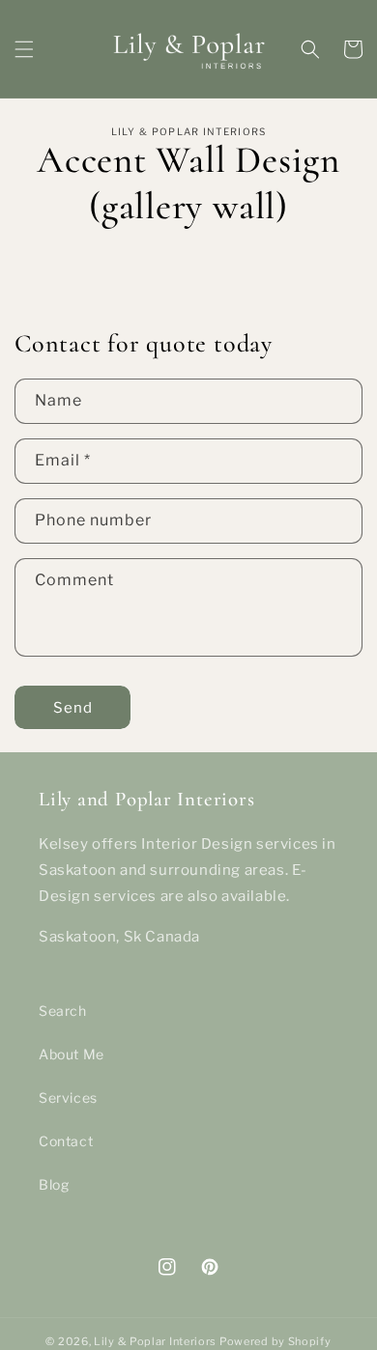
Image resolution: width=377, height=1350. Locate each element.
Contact (66, 1141)
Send (73, 708)
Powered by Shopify (275, 1341)
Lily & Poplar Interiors (156, 1341)
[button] (24, 49)
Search (63, 1010)
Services (68, 1097)
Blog (54, 1184)
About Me (71, 1054)
